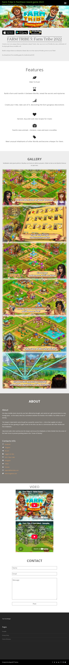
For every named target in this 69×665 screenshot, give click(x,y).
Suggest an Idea (9, 454)
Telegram (7, 447)
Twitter (7, 464)
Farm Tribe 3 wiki (10, 457)
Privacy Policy (5, 635)
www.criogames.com (11, 473)
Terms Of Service (6, 639)
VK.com (7, 451)
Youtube (7, 467)
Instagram (8, 460)
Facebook (7, 444)
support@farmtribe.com (12, 470)
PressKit (4, 631)
